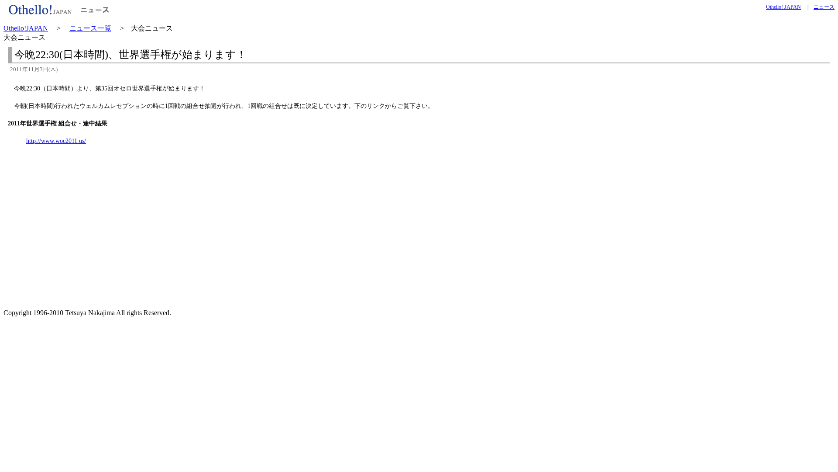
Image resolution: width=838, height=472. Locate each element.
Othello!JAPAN (25, 28)
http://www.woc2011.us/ (56, 141)
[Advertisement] (80, 242)
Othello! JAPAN (783, 7)
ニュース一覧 (90, 28)
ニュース (824, 7)
